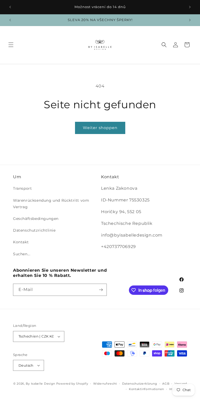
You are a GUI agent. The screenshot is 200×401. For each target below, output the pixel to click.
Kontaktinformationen (146, 389)
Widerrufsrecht (105, 383)
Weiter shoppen (100, 127)
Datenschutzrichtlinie (34, 230)
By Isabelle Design (40, 383)
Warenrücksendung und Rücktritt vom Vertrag (51, 203)
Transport (22, 188)
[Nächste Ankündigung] (190, 7)
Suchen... (21, 254)
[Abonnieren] (101, 290)
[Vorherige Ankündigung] (10, 7)
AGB (165, 383)
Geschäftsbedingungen (36, 218)
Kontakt (21, 242)
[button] (11, 44)
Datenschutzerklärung (139, 383)
